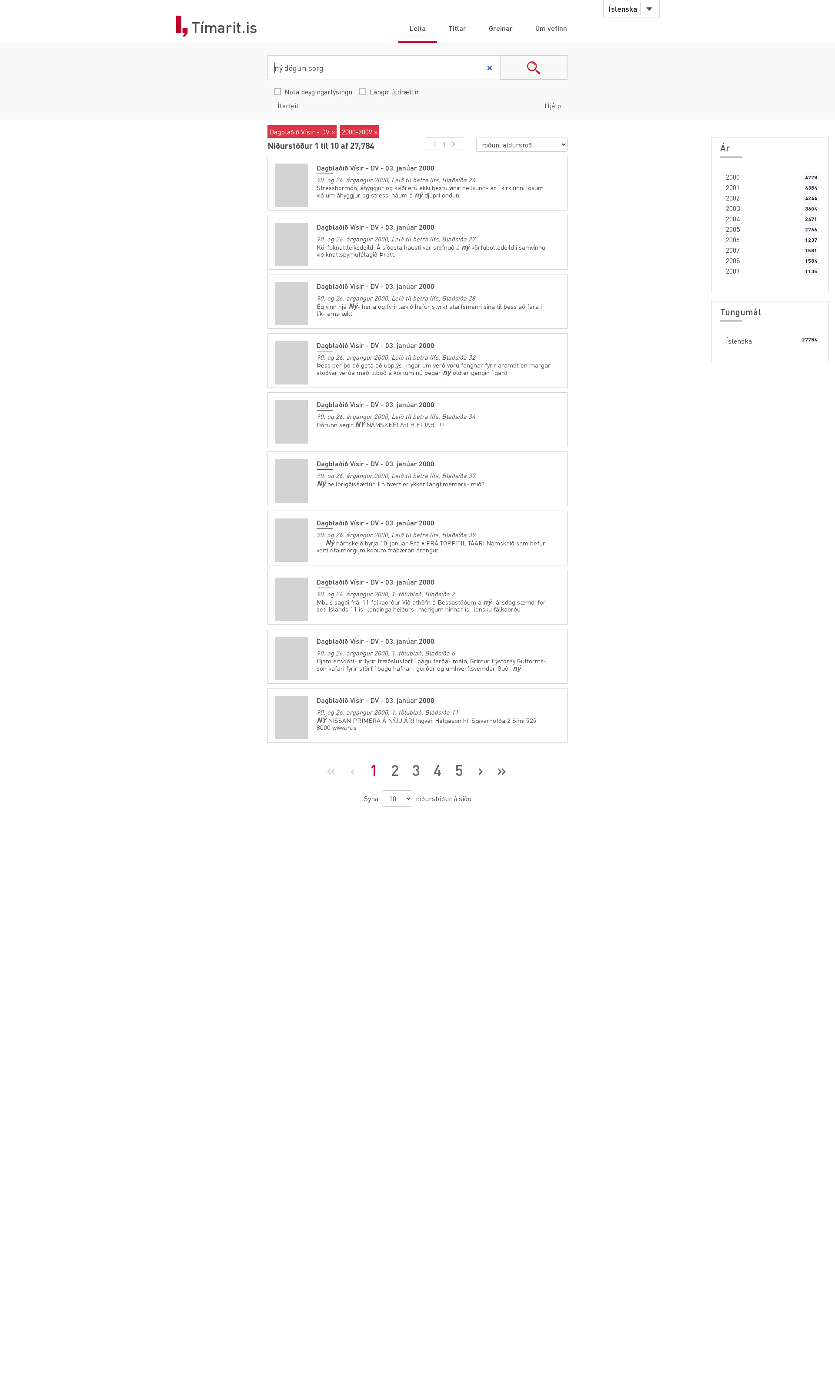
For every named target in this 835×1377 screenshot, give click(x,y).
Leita (418, 28)
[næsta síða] (455, 144)
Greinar (501, 28)
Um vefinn (551, 28)
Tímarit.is (224, 27)
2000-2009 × (359, 131)
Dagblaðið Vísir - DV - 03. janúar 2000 (375, 167)
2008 (733, 260)
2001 (733, 187)
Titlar (457, 28)
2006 (733, 239)
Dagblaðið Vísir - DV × (302, 131)
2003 (733, 208)
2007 (733, 249)
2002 (733, 197)
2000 (733, 176)
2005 (733, 229)
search (533, 68)
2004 (733, 218)
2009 (733, 270)
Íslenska (739, 340)
